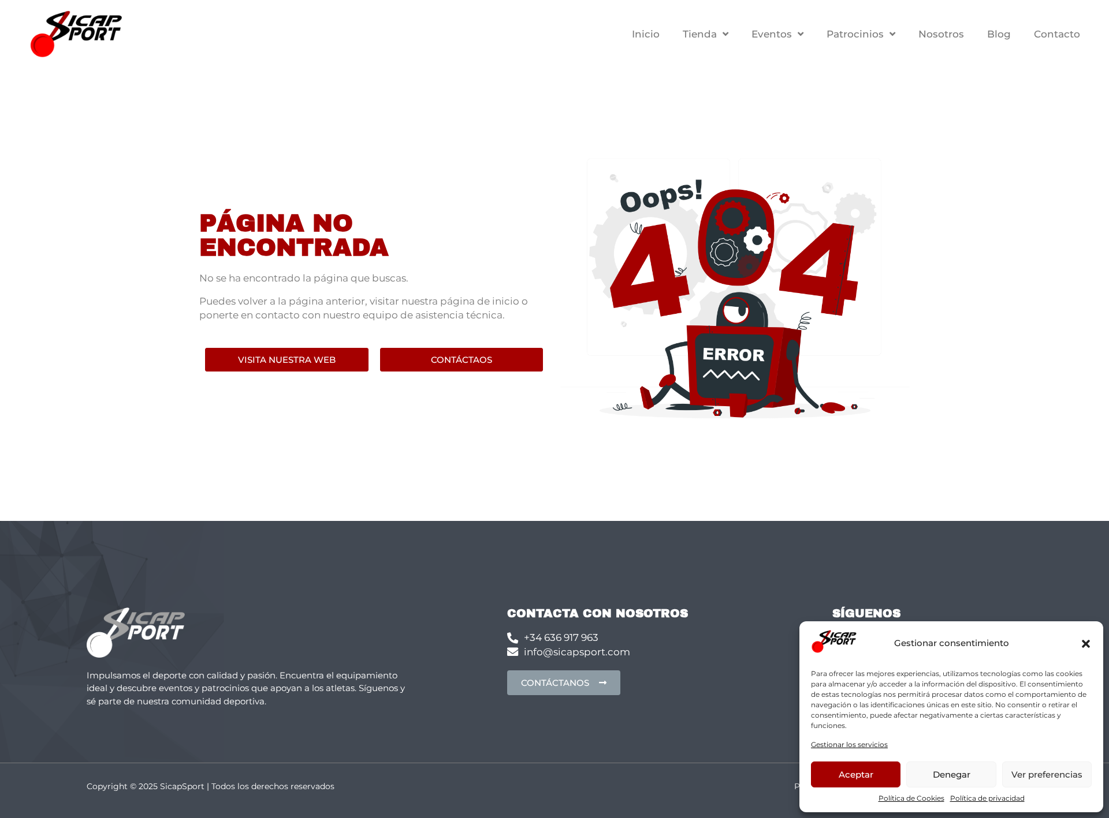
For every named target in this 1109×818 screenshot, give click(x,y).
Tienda (700, 34)
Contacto (1057, 34)
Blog (999, 34)
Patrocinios (855, 34)
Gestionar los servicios (849, 744)
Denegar (951, 774)
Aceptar (856, 774)
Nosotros (941, 34)
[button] (1086, 644)
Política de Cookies (911, 798)
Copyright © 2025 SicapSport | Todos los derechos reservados (210, 786)
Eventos (771, 34)
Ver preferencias (1046, 774)
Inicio (646, 34)
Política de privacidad (987, 798)
